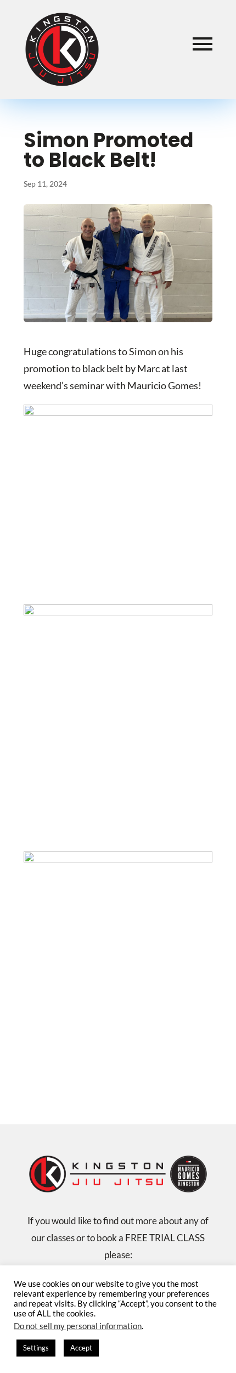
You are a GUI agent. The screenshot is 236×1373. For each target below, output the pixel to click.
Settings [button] (36, 1347)
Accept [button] (81, 1347)
